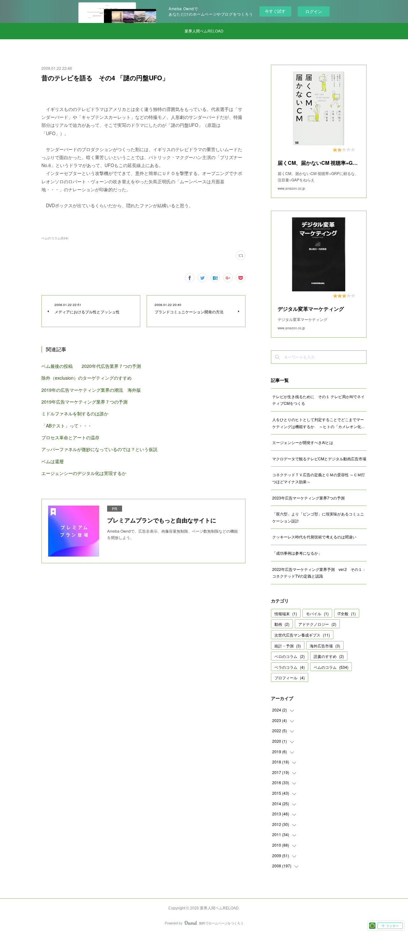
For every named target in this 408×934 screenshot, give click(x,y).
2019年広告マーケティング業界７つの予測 (84, 401)
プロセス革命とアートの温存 (70, 437)
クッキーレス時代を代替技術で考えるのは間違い (314, 536)
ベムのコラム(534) (54, 238)
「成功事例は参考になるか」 (297, 553)
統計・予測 (287, 645)
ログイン (313, 11)
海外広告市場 (325, 645)
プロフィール (289, 677)
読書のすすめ (329, 656)
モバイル (317, 613)
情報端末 (285, 613)
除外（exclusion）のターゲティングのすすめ (86, 378)
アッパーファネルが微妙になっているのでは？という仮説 (99, 449)
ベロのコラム (289, 656)
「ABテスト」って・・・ (66, 425)
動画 (281, 624)
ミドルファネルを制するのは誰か (74, 413)
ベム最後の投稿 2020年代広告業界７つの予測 (91, 366)
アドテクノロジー (317, 624)
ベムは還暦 (52, 461)
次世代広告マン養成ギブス (302, 635)
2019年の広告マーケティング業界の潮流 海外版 (91, 390)
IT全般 (347, 613)
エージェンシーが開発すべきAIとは (302, 442)
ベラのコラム (289, 667)
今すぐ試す (275, 11)
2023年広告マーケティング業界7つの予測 (308, 497)
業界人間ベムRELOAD (204, 30)
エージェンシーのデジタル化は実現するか (83, 473)
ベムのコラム (331, 667)
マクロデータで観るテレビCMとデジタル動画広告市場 (319, 458)
